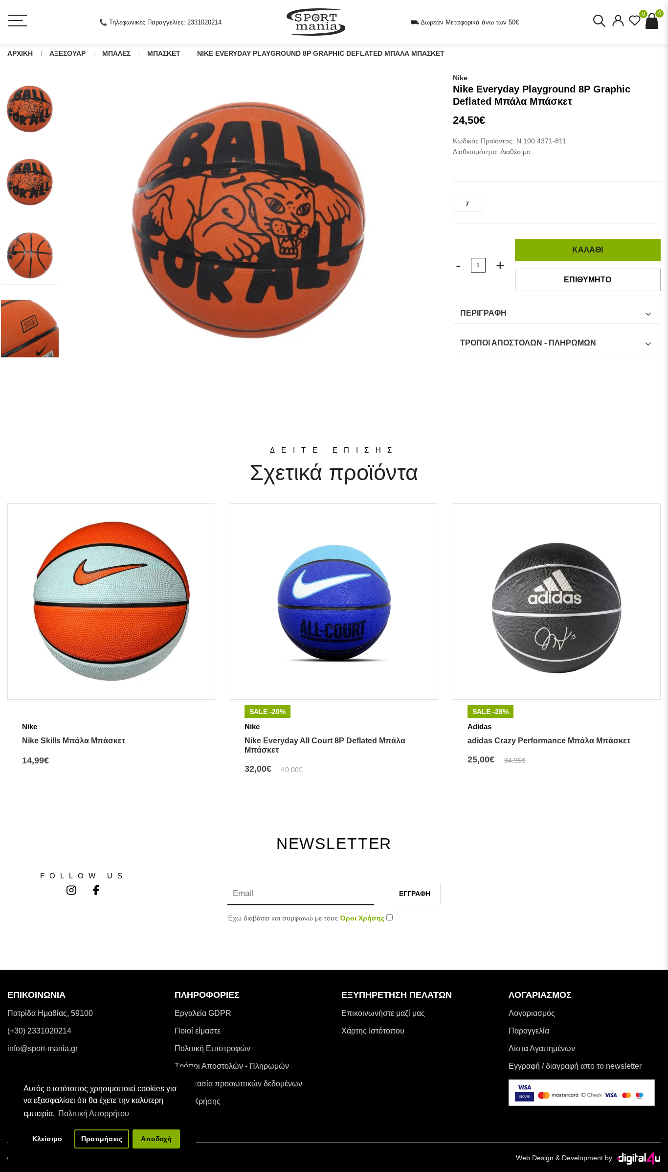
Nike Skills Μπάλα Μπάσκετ (73, 740)
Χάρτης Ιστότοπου (372, 1031)
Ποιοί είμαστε (198, 1031)
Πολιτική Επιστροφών (212, 1048)
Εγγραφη (414, 893)
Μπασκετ (163, 53)
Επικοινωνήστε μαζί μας (383, 1013)
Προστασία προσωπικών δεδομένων (238, 1084)
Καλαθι (587, 250)
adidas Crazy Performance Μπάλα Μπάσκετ (549, 740)
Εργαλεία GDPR (203, 1013)
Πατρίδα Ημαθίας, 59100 (50, 1013)
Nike (460, 78)
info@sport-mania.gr (42, 1048)
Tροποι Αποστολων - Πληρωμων (528, 343)
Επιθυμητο (587, 280)
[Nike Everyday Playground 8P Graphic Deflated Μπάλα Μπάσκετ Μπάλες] (250, 221)
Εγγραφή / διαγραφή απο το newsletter (575, 1066)
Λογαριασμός (532, 1013)
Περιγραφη (483, 313)
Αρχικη (20, 53)
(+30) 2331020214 (39, 1031)
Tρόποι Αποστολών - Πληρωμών (232, 1066)
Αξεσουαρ (67, 53)
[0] (635, 23)
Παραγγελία (529, 1031)
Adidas (479, 726)
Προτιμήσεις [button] (101, 1139)
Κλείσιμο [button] (47, 1139)
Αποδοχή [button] (156, 1139)
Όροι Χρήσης (198, 1101)
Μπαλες (116, 53)
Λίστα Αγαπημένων (542, 1048)
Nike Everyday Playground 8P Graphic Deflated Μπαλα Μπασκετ (321, 53)
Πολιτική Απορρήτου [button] (93, 1113)
